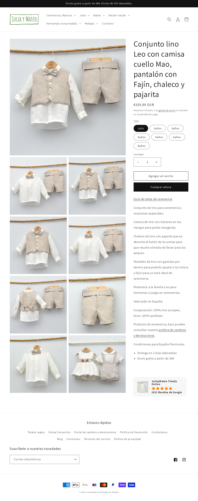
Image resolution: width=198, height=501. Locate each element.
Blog (60, 439)
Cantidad (139, 154)
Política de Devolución (134, 432)
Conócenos (73, 439)
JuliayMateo (92, 492)
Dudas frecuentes (60, 432)
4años (142, 137)
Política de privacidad (127, 439)
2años (158, 128)
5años (159, 137)
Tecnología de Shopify (108, 492)
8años (142, 146)
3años (175, 128)
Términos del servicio (97, 439)
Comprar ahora (160, 187)
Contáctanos (160, 432)
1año (141, 128)
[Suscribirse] (75, 459)
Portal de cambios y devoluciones (95, 432)
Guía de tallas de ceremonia (153, 199)
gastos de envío (167, 110)
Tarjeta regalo (36, 432)
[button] (60, 15)
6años (177, 137)
